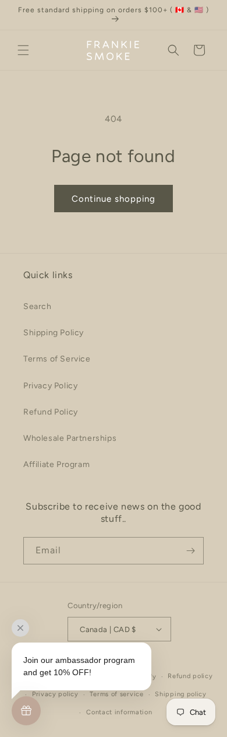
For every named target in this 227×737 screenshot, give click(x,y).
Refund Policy (50, 412)
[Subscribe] (190, 550)
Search (37, 306)
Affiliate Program (56, 464)
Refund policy (190, 676)
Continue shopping (113, 199)
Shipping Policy (53, 333)
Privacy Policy (50, 386)
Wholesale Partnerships (69, 438)
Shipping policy (181, 694)
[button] (23, 50)
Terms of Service (57, 359)
